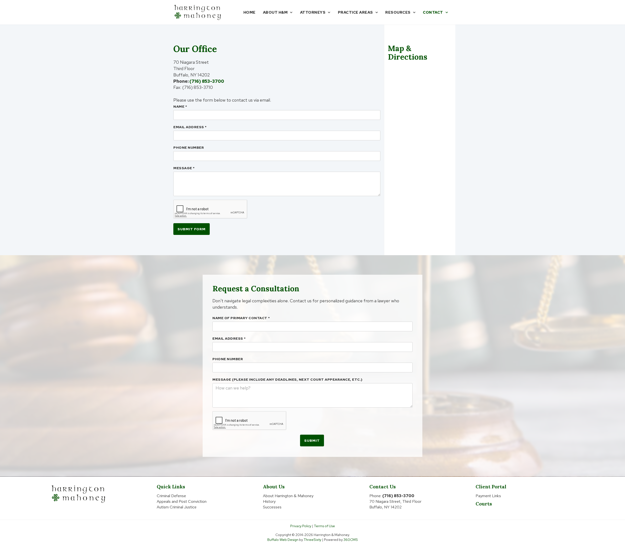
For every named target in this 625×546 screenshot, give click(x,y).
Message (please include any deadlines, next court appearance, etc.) (287, 379)
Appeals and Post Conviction (182, 501)
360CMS (351, 539)
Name (180, 106)
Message (184, 168)
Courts (484, 504)
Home (249, 12)
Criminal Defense (171, 495)
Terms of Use (324, 526)
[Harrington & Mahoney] (198, 12)
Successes (272, 507)
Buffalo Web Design (282, 539)
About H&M (275, 12)
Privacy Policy (300, 526)
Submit (312, 440)
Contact (433, 12)
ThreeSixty (312, 539)
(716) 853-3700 (206, 81)
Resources (398, 12)
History (269, 501)
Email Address (190, 127)
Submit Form (191, 229)
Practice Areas (355, 12)
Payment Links (488, 495)
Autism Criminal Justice (177, 507)
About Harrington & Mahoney (288, 495)
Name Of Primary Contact (241, 318)
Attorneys (313, 12)
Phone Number (188, 147)
